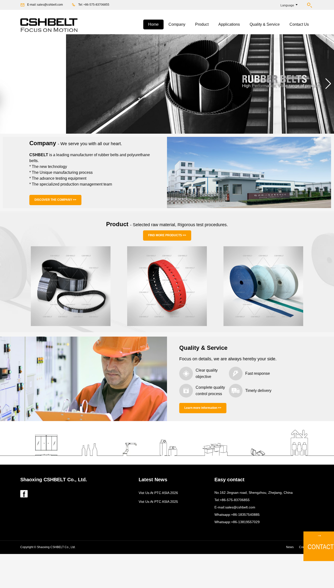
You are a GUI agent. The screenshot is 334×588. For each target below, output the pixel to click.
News (290, 547)
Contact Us (299, 24)
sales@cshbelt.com (50, 4)
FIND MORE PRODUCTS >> (167, 235)
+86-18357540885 (245, 515)
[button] (5, 83)
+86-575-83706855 (96, 4)
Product (202, 24)
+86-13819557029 (245, 522)
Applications (229, 24)
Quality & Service (265, 24)
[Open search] (309, 5)
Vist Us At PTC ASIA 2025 (158, 502)
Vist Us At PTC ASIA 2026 (158, 493)
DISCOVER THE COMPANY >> (55, 199)
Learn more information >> (202, 408)
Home (153, 24)
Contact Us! (320, 547)
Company (176, 24)
